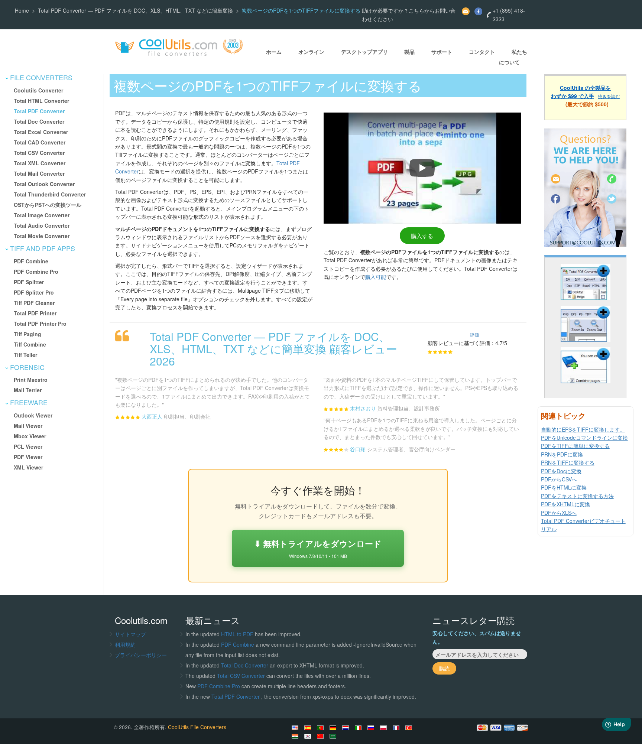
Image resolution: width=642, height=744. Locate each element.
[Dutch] (346, 727)
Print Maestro (31, 379)
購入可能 (375, 276)
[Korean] (309, 736)
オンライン (311, 52)
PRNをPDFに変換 (562, 454)
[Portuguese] (321, 727)
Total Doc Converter (39, 121)
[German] (334, 727)
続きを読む (609, 96)
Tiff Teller (25, 354)
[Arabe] (334, 736)
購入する (422, 235)
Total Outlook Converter (44, 184)
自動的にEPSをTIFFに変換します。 (583, 429)
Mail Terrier (28, 390)
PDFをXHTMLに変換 (565, 504)
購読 (444, 668)
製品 (409, 52)
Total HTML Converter (41, 100)
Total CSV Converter (39, 152)
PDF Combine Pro (36, 271)
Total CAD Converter (39, 142)
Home (22, 10)
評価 (474, 334)
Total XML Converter (39, 163)
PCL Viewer (28, 446)
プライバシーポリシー (141, 655)
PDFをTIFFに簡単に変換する (575, 445)
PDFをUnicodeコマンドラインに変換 (584, 437)
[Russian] (372, 727)
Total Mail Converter (39, 173)
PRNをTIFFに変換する (567, 462)
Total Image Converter (41, 215)
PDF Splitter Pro (34, 292)
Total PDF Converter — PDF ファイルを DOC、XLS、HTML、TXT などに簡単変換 (135, 10)
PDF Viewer (28, 457)
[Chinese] (321, 736)
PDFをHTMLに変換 (564, 487)
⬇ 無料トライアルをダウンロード (318, 548)
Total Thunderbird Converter (50, 194)
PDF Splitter (29, 282)
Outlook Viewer (33, 415)
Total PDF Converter (39, 111)
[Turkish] (410, 727)
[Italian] (359, 727)
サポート (441, 52)
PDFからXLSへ (559, 512)
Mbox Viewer (30, 436)
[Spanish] (309, 727)
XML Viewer (28, 467)
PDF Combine (31, 261)
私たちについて (513, 57)
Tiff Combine (30, 344)
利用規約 (125, 644)
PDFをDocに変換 (561, 471)
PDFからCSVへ (559, 479)
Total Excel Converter (41, 132)
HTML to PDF (237, 634)
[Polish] (384, 727)
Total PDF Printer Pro (40, 323)
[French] (397, 727)
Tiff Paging (27, 334)
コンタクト (482, 52)
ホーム (274, 52)
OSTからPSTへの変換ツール (47, 204)
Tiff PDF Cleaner (34, 302)
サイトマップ (130, 634)
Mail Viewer (28, 425)
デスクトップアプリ (364, 52)
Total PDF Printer (35, 313)
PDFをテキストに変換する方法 (577, 496)
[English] (296, 727)
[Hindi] (296, 736)
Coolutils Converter (38, 90)
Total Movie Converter (41, 236)
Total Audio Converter (41, 225)
